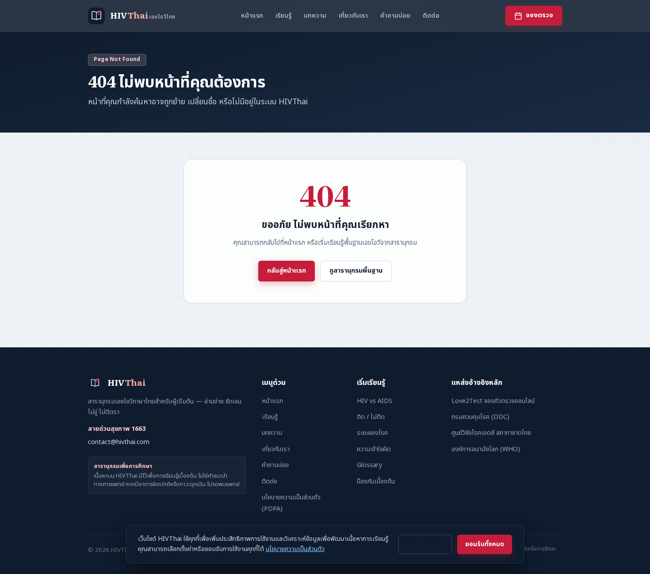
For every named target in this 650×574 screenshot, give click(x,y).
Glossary (369, 465)
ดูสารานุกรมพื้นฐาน (355, 271)
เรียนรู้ (283, 15)
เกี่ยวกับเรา (353, 15)
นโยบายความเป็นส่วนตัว (295, 549)
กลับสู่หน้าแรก (286, 271)
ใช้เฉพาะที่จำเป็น (425, 544)
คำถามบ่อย (395, 15)
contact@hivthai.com (118, 442)
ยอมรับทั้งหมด (484, 544)
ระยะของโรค (372, 432)
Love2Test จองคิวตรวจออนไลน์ (493, 401)
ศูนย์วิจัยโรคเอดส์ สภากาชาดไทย (491, 432)
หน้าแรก (252, 15)
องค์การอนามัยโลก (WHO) (485, 449)
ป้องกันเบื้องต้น (376, 481)
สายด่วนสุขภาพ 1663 (116, 428)
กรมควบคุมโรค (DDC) (480, 417)
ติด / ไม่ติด (371, 417)
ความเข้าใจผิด (374, 449)
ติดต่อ (431, 15)
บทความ (315, 15)
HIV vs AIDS (374, 401)
